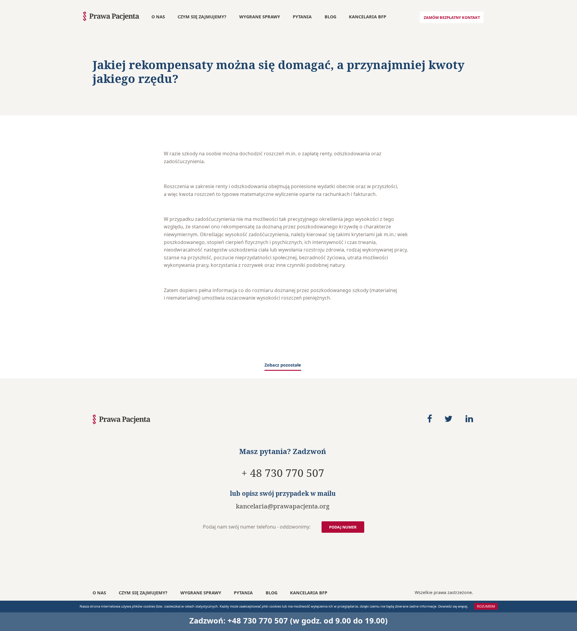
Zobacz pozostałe (282, 365)
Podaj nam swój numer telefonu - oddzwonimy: (256, 526)
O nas (158, 17)
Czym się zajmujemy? (202, 17)
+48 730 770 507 (257, 620)
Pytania (302, 17)
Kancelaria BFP (367, 17)
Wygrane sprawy (259, 17)
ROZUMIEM (486, 606)
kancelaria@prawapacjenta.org (282, 506)
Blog (330, 17)
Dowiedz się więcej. (453, 606)
